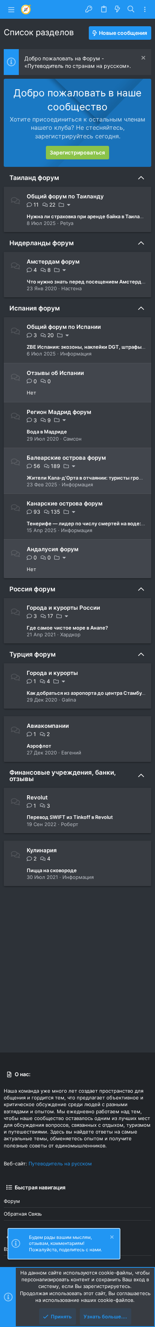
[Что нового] (117, 9)
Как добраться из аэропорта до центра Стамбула (87, 693)
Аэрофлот (39, 746)
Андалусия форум (52, 549)
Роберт (69, 824)
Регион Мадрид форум (59, 411)
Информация (75, 354)
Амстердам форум (53, 261)
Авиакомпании (48, 725)
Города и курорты (52, 672)
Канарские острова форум (64, 503)
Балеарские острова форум (66, 457)
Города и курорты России (63, 607)
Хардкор (70, 634)
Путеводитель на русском (60, 1164)
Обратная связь (23, 1214)
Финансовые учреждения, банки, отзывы (62, 776)
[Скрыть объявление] (142, 59)
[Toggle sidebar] (144, 9)
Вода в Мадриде (47, 432)
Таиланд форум (34, 177)
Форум (12, 1201)
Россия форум (32, 589)
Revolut (37, 797)
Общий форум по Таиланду (65, 196)
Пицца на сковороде (52, 870)
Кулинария (42, 850)
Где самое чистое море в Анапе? (67, 628)
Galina (69, 700)
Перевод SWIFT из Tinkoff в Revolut (70, 817)
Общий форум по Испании (64, 326)
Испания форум (34, 308)
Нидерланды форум (41, 243)
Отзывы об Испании (55, 372)
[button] (11, 9)
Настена (71, 288)
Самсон (72, 439)
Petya (66, 223)
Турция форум (32, 654)
